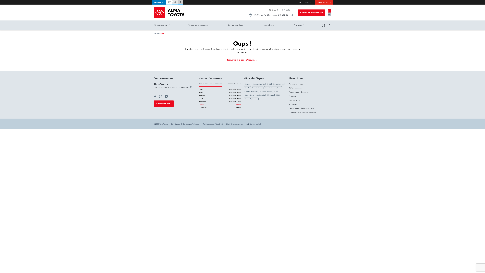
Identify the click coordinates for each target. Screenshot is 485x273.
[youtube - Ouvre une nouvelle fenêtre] (166, 96)
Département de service (299, 92)
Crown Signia (249, 95)
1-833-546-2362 (283, 9)
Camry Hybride (278, 84)
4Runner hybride (259, 84)
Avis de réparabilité (254, 124)
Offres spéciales (295, 88)
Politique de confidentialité (213, 124)
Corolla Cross (257, 88)
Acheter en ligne (296, 84)
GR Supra (270, 95)
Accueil (156, 33)
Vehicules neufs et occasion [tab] (210, 83)
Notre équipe (294, 100)
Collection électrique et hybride (302, 112)
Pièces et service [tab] (234, 83)
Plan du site (175, 124)
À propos (293, 96)
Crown (276, 91)
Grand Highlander (251, 99)
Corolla (247, 88)
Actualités (293, 104)
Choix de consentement (234, 124)
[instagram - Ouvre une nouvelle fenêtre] (160, 96)
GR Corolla (260, 95)
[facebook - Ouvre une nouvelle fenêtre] (155, 96)
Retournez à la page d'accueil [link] (240, 59)
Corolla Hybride (266, 91)
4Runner (248, 84)
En (329, 14)
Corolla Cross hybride (273, 88)
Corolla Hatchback (251, 91)
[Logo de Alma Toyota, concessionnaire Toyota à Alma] (169, 12)
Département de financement (301, 108)
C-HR (269, 84)
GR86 (278, 95)
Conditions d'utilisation (191, 124)
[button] (159, 2)
